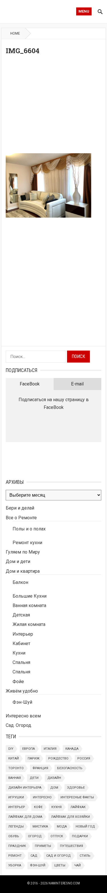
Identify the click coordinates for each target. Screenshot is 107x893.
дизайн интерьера (24, 787)
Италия (50, 749)
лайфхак (78, 807)
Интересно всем (23, 716)
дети (34, 778)
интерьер (16, 807)
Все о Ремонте (21, 517)
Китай (13, 758)
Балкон (20, 582)
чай (77, 865)
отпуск (57, 836)
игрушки (16, 797)
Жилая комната (29, 624)
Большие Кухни (30, 596)
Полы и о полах (29, 529)
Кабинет (21, 643)
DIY (10, 749)
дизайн (54, 778)
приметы (43, 846)
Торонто (16, 768)
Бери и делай (20, 508)
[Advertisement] (53, 105)
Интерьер (23, 634)
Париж (33, 758)
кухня (56, 807)
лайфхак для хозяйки (70, 817)
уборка (14, 865)
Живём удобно (22, 691)
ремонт (15, 856)
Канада (71, 749)
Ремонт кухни (27, 542)
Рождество (58, 758)
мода (62, 826)
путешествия (71, 846)
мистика (40, 826)
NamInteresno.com (64, 883)
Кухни (19, 653)
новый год (85, 826)
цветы (59, 865)
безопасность (69, 768)
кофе (38, 807)
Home (15, 33)
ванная (14, 778)
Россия (83, 758)
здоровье (76, 787)
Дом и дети (18, 561)
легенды (16, 826)
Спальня (21, 662)
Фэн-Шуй (22, 702)
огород (35, 836)
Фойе (18, 681)
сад (34, 856)
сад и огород (58, 856)
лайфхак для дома (25, 817)
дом (54, 787)
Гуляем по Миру (23, 552)
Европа (28, 749)
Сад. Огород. (19, 725)
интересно (42, 797)
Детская (21, 615)
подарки (80, 836)
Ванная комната (29, 605)
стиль (85, 856)
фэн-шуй (37, 865)
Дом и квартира (23, 571)
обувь (13, 836)
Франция (40, 768)
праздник (17, 846)
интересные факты (77, 797)
